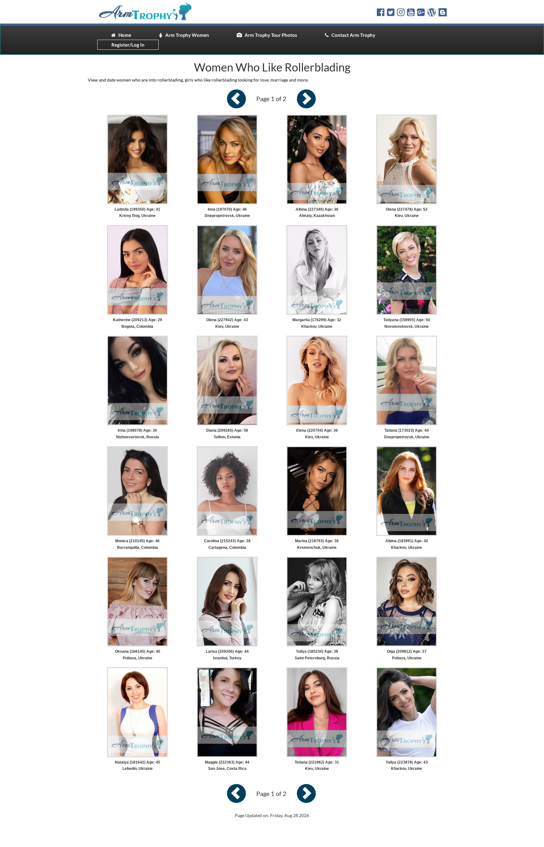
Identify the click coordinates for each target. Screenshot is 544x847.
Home (123, 35)
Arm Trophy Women (185, 35)
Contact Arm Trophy (352, 35)
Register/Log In (127, 45)
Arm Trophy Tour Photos (269, 35)
